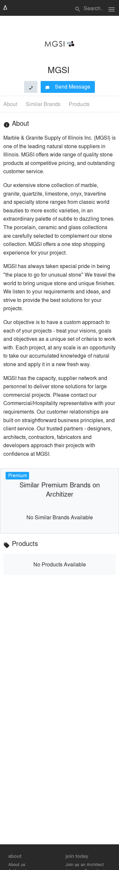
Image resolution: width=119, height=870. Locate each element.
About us (16, 864)
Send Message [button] (68, 86)
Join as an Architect (84, 864)
